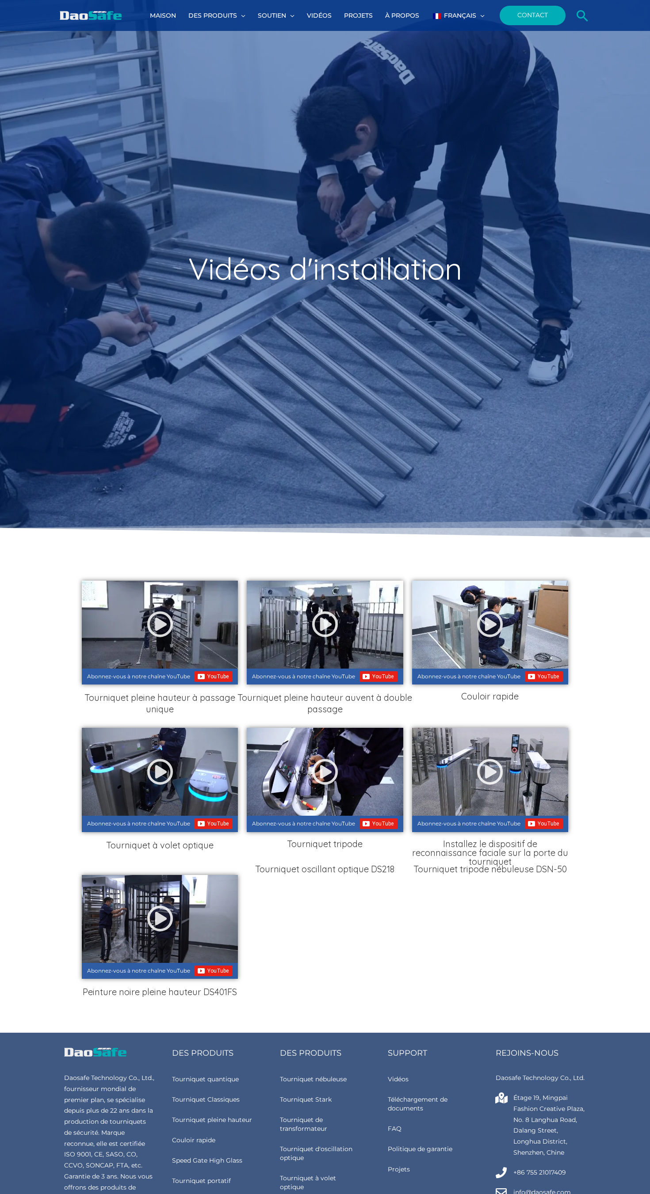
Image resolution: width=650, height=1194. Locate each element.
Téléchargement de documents (417, 1103)
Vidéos (398, 1079)
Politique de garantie (420, 1149)
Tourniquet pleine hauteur (212, 1120)
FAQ (394, 1129)
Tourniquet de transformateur (303, 1124)
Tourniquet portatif (201, 1181)
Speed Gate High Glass (207, 1160)
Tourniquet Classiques (206, 1099)
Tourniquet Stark (306, 1099)
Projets (399, 1169)
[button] (241, 15)
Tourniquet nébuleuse (313, 1079)
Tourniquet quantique (205, 1079)
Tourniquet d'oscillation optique (316, 1153)
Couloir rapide (193, 1140)
